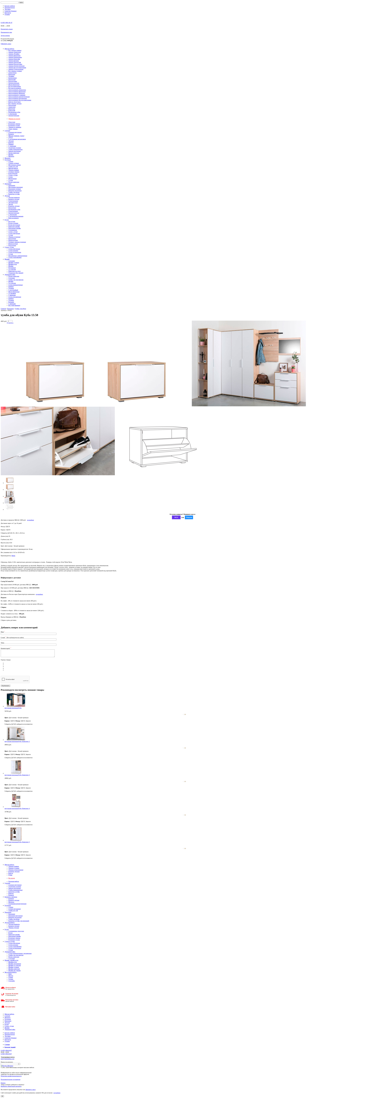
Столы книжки (13, 250)
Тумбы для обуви (13, 192)
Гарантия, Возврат (11, 11)
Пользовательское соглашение (10, 1079)
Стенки (10, 161)
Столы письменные (14, 297)
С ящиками (12, 295)
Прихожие (8, 184)
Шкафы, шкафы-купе (11, 960)
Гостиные (8, 160)
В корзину (10, 323)
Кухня (7, 220)
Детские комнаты (14, 197)
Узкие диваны (12, 129)
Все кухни (11, 221)
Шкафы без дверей (14, 970)
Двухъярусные (13, 202)
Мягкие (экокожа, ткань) (16, 136)
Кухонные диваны (14, 124)
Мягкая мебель (9, 49)
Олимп (10, 977)
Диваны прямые (13, 170)
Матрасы (11, 156)
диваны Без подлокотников (17, 67)
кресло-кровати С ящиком (16, 95)
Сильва (10, 979)
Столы (10, 177)
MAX (176, 517)
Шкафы (10, 154)
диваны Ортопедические (16, 66)
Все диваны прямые (14, 50)
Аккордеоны (12, 73)
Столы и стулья (10, 941)
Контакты (8, 13)
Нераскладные (13, 240)
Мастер (10, 975)
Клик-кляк (11, 110)
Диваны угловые (13, 868)
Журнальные (12, 178)
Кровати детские (13, 199)
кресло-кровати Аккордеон (17, 90)
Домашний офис (10, 274)
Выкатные (11, 74)
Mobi (10, 974)
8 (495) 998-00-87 (6, 1050)
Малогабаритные (13, 85)
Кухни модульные (14, 225)
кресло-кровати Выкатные (17, 91)
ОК (2, 1096)
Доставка (8, 9)
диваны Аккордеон (14, 52)
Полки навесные (13, 153)
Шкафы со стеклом (14, 965)
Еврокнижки (12, 78)
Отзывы (7, 14)
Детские (11, 141)
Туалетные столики (14, 148)
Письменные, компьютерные (17, 256)
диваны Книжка (13, 61)
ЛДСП (10, 137)
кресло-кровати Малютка (16, 93)
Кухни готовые (13, 223)
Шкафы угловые (13, 262)
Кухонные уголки (14, 125)
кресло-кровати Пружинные (17, 98)
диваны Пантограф (14, 62)
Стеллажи (11, 261)
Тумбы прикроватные (15, 149)
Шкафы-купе (12, 264)
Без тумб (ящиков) (14, 305)
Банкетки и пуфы (14, 194)
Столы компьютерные (15, 285)
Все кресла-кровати (14, 88)
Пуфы (10, 875)
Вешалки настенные (15, 190)
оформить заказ (30, 1089)
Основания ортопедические (17, 904)
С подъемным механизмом (17, 139)
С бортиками (12, 114)
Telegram (189, 517)
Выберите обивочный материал (11, 1086)
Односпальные (13, 201)
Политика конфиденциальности (11, 1076)
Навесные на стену (14, 271)
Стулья (10, 180)
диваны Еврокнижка (15, 57)
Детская (7, 196)
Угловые (11, 288)
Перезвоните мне (6, 32)
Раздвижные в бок (14, 112)
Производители (10, 7)
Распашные (12, 268)
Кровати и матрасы (11, 897)
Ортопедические (13, 83)
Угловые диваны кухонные (17, 242)
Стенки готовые (13, 163)
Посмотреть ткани (7, 29)
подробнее (30, 520)
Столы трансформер (14, 257)
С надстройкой (13, 290)
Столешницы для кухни (16, 931)
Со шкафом (12, 293)
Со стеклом (12, 269)
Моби (13, 555)
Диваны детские (13, 928)
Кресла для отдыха (14, 102)
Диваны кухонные (14, 237)
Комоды (11, 142)
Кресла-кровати (13, 218)
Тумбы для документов (15, 280)
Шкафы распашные (14, 963)
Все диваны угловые (15, 71)
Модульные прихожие (15, 187)
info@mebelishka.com (7, 1059)
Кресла (10, 873)
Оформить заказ (6, 44)
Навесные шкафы (14, 226)
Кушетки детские (14, 206)
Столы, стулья (12, 175)
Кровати (11, 134)
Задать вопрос (5, 35)
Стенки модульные (14, 909)
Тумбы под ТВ (13, 166)
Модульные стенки (14, 165)
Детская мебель (10, 922)
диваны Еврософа (14, 59)
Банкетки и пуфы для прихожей (18, 921)
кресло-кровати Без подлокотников (19, 100)
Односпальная (13, 211)
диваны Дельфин (13, 54)
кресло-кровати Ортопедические (19, 97)
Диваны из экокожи (14, 127)
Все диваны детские (14, 103)
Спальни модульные (15, 132)
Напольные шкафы (14, 228)
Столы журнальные (14, 252)
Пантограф (11, 79)
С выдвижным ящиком (15, 216)
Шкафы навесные (14, 969)
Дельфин (11, 76)
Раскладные (12, 105)
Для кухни (11, 122)
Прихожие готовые (14, 189)
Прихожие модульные (15, 916)
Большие (11, 302)
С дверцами (12, 146)
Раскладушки (12, 81)
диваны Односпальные (15, 69)
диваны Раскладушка (15, 64)
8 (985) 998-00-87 (6, 1054)
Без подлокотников (14, 86)
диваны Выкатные (14, 55)
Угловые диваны (13, 172)
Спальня (7, 130)
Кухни (10, 933)
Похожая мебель (13, 881)
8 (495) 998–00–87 (6, 22)
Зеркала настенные (14, 151)
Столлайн (11, 981)
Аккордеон (11, 107)
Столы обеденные (14, 233)
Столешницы (12, 230)
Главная (3, 308)
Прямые (11, 144)
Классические (12, 173)
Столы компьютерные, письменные (20, 953)
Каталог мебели (10, 6)
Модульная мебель (11, 972)
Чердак (10, 204)
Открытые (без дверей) (15, 273)
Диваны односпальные (15, 870)
